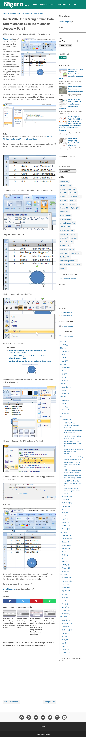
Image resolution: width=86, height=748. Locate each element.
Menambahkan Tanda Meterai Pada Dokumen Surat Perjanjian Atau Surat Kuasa (71, 74)
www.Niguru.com (9, 589)
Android (64, 212)
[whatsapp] (49, 601)
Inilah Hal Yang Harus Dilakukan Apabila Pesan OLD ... (72, 491)
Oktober (65, 400)
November (67, 496)
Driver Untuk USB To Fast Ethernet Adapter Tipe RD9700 (75, 89)
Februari (66, 393)
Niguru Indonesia (45, 734)
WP (75, 4)
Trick (63, 193)
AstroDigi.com (64, 4)
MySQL (64, 238)
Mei (64, 358)
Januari (65, 380)
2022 (63, 397)
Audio (63, 200)
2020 (63, 532)
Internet (64, 208)
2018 (63, 617)
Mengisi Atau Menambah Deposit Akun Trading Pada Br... (72, 483)
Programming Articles (43, 4)
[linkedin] (64, 717)
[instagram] (57, 717)
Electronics (65, 185)
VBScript (76, 264)
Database (65, 257)
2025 (63, 348)
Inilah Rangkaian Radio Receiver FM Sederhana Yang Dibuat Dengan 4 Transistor (70, 104)
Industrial (75, 197)
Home (43, 726)
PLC (74, 234)
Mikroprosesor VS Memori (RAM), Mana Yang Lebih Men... (72, 465)
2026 (63, 341)
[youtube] (43, 717)
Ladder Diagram (67, 249)
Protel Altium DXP (67, 223)
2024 (63, 364)
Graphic (64, 234)
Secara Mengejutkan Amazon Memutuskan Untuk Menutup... (73, 451)
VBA (73, 204)
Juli (64, 371)
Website (64, 197)
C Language (65, 219)
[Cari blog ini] (81, 4)
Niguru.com (7, 39)
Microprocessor (66, 230)
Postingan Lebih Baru (11, 702)
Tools (63, 268)
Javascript (65, 227)
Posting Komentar (44, 34)
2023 (63, 384)
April (65, 519)
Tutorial (64, 182)
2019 (63, 574)
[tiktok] (50, 717)
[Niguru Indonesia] (16, 4)
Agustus (66, 351)
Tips (73, 193)
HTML (63, 204)
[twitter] (23, 601)
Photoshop (75, 253)
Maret (65, 345)
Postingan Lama (49, 702)
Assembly (65, 245)
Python (75, 208)
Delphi (63, 253)
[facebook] (9, 601)
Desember (66, 387)
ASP (74, 238)
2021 (63, 416)
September (66, 367)
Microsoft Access (67, 189)
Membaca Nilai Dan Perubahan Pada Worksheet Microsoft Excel (30, 361)
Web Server (65, 264)
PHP (73, 200)
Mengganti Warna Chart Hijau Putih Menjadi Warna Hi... (72, 444)
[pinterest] (36, 601)
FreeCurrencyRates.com (67, 279)
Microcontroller (66, 242)
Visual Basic (65, 215)
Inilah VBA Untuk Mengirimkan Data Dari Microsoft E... (71, 425)
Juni (64, 354)
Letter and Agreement (68, 261)
